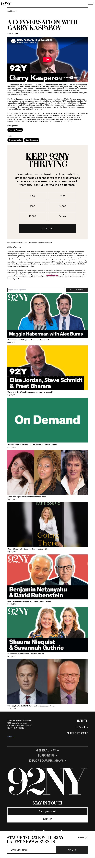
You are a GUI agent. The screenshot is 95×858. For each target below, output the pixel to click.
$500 (32, 206)
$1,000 (62, 206)
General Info (46, 750)
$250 (62, 196)
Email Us (11, 737)
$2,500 (32, 216)
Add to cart (47, 228)
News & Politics (15, 130)
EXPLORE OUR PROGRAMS (46, 760)
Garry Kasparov (31, 140)
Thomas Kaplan (15, 140)
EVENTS (82, 720)
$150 (32, 196)
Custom (62, 216)
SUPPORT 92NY (77, 733)
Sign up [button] (47, 819)
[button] (47, 12)
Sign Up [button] (72, 850)
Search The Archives (77, 290)
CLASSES (81, 727)
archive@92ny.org (53, 275)
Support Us (46, 755)
